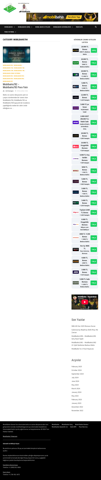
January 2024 (76, 392)
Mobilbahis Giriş (24, 27)
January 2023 (76, 403)
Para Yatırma (9, 32)
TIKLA (94, 63)
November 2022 (77, 410)
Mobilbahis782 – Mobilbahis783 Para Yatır (15, 86)
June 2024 (75, 381)
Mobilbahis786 (19, 78)
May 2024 (75, 385)
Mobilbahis (8, 27)
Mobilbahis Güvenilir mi (62, 27)
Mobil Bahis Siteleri (42, 27)
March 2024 (76, 388)
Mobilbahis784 (19, 76)
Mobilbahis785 (8, 78)
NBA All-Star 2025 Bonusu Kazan (83, 326)
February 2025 (77, 366)
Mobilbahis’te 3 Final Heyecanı (83, 349)
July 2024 (75, 377)
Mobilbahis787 (8, 81)
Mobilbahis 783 (19, 68)
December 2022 (77, 407)
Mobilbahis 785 (19, 70)
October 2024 (76, 370)
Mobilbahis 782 (8, 68)
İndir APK (79, 27)
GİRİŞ (94, 50)
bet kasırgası (10, 91)
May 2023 (75, 396)
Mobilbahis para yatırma (11, 73)
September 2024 (78, 374)
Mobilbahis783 (8, 76)
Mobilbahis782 (8, 65)
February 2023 (77, 399)
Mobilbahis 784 (8, 70)
